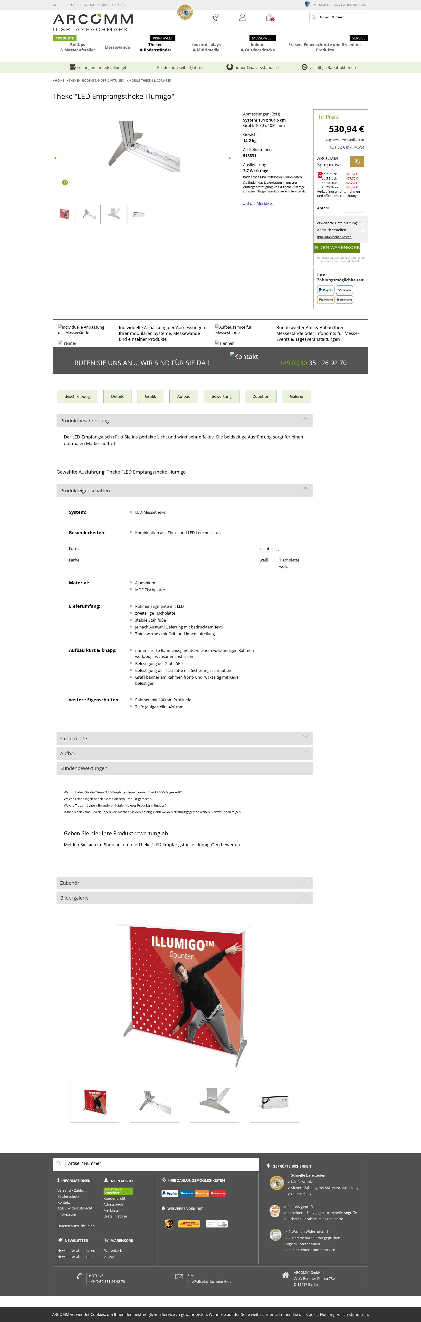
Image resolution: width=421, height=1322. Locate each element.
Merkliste (111, 1210)
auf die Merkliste (258, 203)
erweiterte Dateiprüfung (337, 223)
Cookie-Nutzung (320, 1314)
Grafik (150, 396)
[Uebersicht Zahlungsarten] (208, 1192)
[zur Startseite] (93, 30)
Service (358, 38)
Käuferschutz (68, 1196)
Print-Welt (163, 38)
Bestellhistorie (115, 1216)
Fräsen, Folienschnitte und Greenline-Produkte (325, 47)
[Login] (242, 18)
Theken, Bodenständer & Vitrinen (96, 80)
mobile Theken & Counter (150, 80)
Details (117, 396)
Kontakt (63, 1202)
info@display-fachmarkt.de (209, 1281)
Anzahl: (324, 208)
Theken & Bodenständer (155, 47)
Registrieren (114, 1189)
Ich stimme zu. (356, 1314)
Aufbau (184, 396)
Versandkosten (353, 140)
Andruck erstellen (331, 230)
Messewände (117, 47)
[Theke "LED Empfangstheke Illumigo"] (143, 146)
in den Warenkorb (337, 247)
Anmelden (112, 1193)
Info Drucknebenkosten (334, 237)
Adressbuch (113, 1204)
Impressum (66, 1214)
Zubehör (261, 396)
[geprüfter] (309, 3)
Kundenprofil (114, 1198)
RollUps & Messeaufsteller (77, 47)
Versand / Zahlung (72, 1190)
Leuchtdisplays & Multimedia (206, 47)
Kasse (109, 1257)
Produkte (65, 38)
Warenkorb (113, 1250)
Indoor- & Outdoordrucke (258, 47)
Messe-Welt (262, 38)
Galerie (296, 396)
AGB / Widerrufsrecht (74, 1208)
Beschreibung (77, 396)
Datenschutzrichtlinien (76, 1226)
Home (59, 80)
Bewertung (222, 396)
